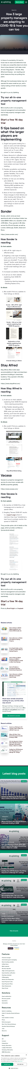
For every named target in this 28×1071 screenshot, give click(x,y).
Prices (3, 1019)
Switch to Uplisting (6, 1011)
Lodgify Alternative (7, 1047)
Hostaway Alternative (7, 1049)
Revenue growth (6, 998)
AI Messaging (5, 977)
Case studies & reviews (8, 1017)
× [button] (26, 1055)
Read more (20, 1061)
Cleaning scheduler (7, 975)
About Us (4, 1030)
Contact (4, 1041)
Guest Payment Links (7, 981)
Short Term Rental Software (9, 1024)
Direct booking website (8, 962)
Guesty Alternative (6, 1045)
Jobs (3, 1028)
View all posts (14, 930)
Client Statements (6, 986)
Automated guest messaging (9, 959)
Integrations (5, 1043)
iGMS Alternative (6, 1052)
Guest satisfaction (6, 996)
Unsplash (20, 608)
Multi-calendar (5, 966)
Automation (5, 1003)
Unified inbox (5, 964)
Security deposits (6, 968)
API (2, 1039)
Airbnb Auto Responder (8, 979)
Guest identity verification (8, 973)
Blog (3, 1015)
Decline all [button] (20, 1064)
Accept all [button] (7, 1064)
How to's (14, 10)
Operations (4, 1000)
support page (11, 515)
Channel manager (6, 957)
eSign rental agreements (8, 970)
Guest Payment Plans (7, 983)
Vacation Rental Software (8, 1026)
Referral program (6, 1022)
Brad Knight (11, 608)
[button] (14, 1068)
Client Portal (5, 988)
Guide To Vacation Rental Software (11, 1013)
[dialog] (14, 1062)
